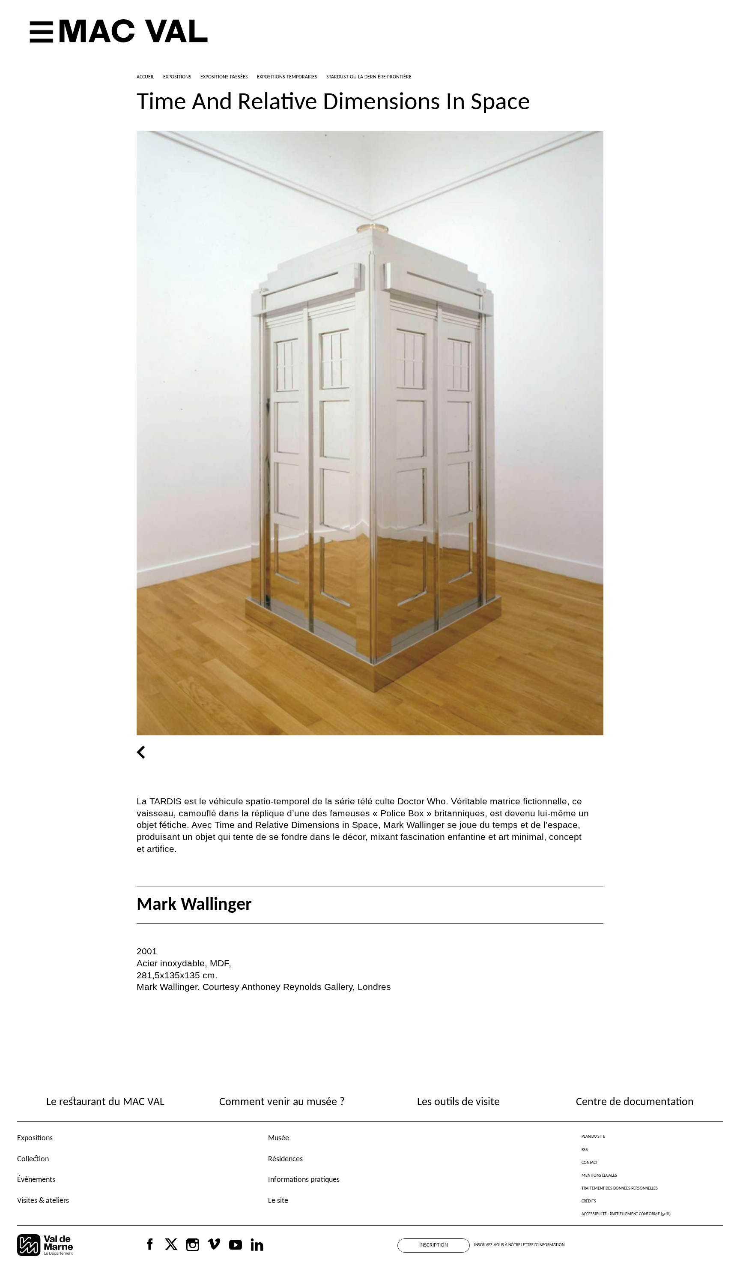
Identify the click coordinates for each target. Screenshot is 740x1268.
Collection (33, 1159)
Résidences (285, 1159)
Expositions (35, 1138)
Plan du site (593, 1136)
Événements (36, 1180)
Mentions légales (599, 1175)
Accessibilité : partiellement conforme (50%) (626, 1214)
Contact (590, 1162)
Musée (278, 1138)
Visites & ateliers (43, 1201)
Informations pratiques (304, 1180)
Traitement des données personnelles (620, 1188)
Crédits (589, 1201)
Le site (278, 1201)
